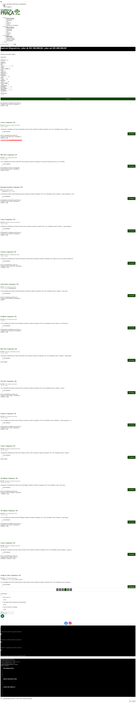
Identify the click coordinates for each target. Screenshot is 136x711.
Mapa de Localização (8, 673)
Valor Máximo (4, 88)
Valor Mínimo (4, 85)
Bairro (2, 70)
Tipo (2, 64)
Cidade (2, 67)
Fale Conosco (6, 676)
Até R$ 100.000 (7, 691)
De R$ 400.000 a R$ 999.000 (10, 694)
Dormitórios (3, 75)
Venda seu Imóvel (7, 675)
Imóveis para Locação (8, 684)
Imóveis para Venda (8, 683)
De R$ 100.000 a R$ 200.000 (10, 692)
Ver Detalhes (131, 133)
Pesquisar (68, 98)
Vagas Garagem (4, 83)
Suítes (2, 77)
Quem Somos (6, 672)
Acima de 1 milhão (8, 696)
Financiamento (9, 40)
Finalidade (3, 62)
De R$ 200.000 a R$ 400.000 (10, 693)
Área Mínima (4, 90)
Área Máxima (4, 93)
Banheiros (3, 80)
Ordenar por (3, 72)
